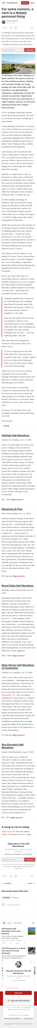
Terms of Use (28, 864)
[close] (31, 962)
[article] (18, 936)
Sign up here (18, 499)
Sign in (32, 3)
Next (30, 883)
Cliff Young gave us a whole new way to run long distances (13, 950)
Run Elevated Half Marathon (13, 746)
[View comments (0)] (11, 28)
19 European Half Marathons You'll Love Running (11, 931)
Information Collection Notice (22, 866)
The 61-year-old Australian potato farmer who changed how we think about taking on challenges (13, 957)
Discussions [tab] (17, 923)
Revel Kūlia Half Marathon (18, 585)
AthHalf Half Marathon (15, 435)
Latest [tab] (9, 923)
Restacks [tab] (15, 897)
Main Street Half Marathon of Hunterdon (18, 667)
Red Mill (21, 709)
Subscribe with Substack (19, 1001)
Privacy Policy (25, 1009)
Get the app (28, 1019)
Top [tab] (4, 923)
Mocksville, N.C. (9, 695)
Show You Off (8, 831)
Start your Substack (13, 1019)
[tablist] (10, 898)
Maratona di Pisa (12, 509)
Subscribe (25, 3)
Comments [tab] (6, 897)
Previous (8, 883)
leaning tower (16, 539)
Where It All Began (10, 834)
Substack (8, 1024)
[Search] (33, 923)
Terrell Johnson (12, 21)
